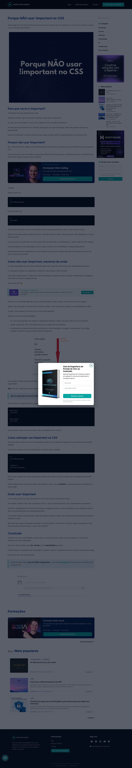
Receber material (77, 396)
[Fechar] (91, 365)
